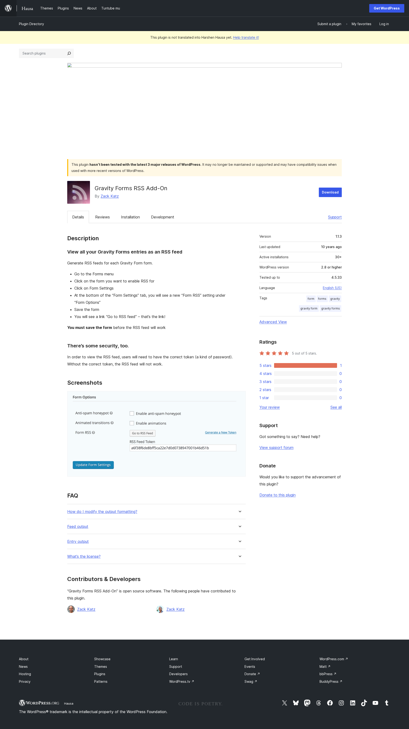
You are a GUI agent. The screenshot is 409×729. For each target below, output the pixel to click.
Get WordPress (387, 8)
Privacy (25, 681)
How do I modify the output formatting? (102, 511)
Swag (251, 681)
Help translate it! (246, 37)
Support (335, 217)
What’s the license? (84, 556)
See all (336, 407)
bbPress (328, 674)
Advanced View (273, 321)
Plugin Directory (31, 24)
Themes (100, 666)
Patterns (100, 681)
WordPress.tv (181, 681)
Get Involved (255, 659)
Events (250, 666)
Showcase (102, 659)
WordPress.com (334, 659)
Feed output (77, 526)
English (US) (332, 288)
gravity (335, 298)
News (23, 666)
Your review (269, 407)
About (23, 659)
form (311, 298)
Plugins (99, 674)
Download (330, 192)
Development (162, 217)
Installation (130, 217)
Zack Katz (110, 196)
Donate (252, 674)
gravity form (308, 308)
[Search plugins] (69, 53)
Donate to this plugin (277, 495)
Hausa (68, 703)
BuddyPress (331, 681)
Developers (178, 674)
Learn (173, 659)
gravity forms (330, 308)
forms (322, 298)
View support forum (276, 447)
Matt (325, 666)
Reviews (102, 217)
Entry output (78, 541)
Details (78, 217)
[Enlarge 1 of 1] (239, 397)
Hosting (25, 674)
